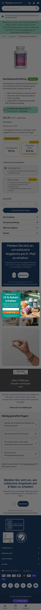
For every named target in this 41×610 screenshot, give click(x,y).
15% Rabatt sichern (10, 312)
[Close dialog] (39, 294)
